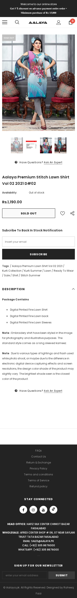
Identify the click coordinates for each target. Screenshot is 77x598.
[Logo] (38, 22)
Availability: (9, 192)
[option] (38, 82)
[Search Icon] (17, 22)
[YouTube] (43, 509)
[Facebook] (23, 509)
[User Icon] (58, 22)
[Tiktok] (53, 509)
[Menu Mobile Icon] (4, 22)
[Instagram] (33, 509)
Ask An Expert (53, 162)
